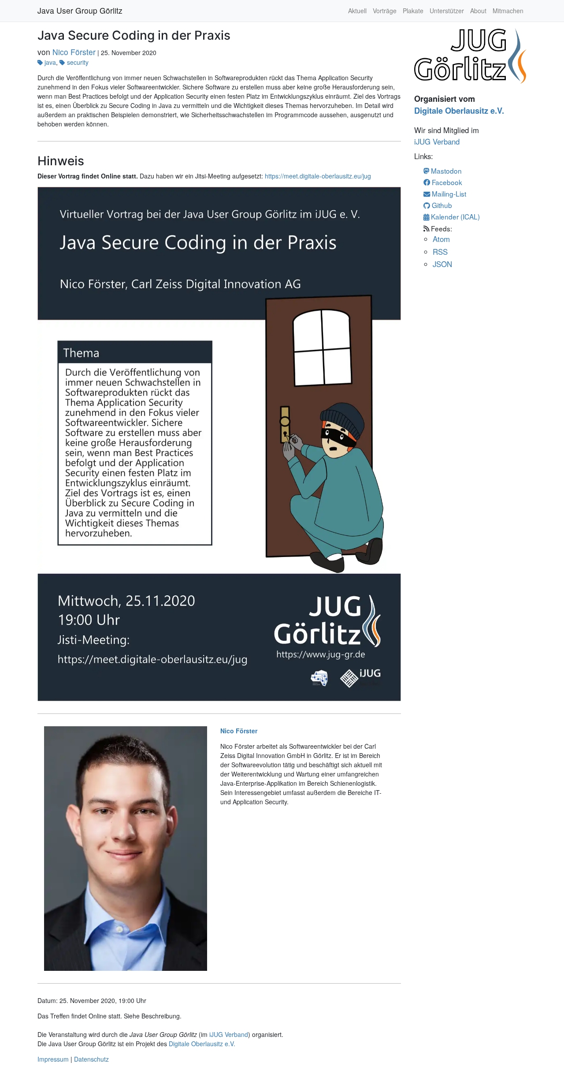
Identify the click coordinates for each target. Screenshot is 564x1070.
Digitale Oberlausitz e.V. (202, 1043)
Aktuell (357, 10)
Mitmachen (508, 10)
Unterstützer (447, 10)
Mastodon (445, 170)
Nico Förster (74, 51)
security (77, 62)
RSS (440, 251)
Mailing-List (448, 193)
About (478, 10)
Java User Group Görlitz (79, 10)
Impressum (53, 1059)
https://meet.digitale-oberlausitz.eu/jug (318, 175)
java (50, 62)
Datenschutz (91, 1059)
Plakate (413, 10)
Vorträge (385, 10)
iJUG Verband (228, 1034)
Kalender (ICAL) (454, 216)
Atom (441, 239)
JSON (442, 264)
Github (441, 205)
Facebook (446, 182)
